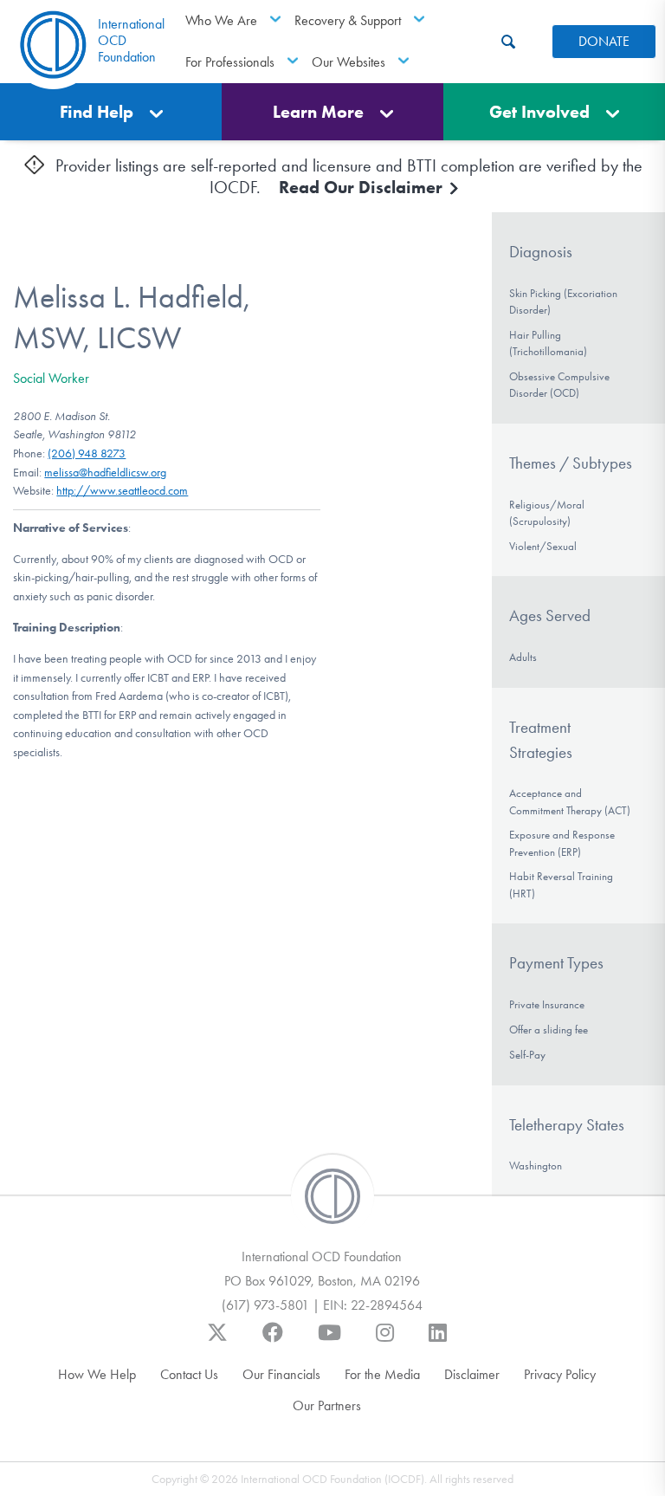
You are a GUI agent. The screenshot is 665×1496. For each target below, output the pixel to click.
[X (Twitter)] (217, 1341)
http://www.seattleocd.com (122, 490)
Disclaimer (472, 1374)
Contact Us (189, 1374)
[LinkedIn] (437, 1341)
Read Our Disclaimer (363, 187)
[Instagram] (385, 1341)
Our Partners (327, 1405)
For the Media (382, 1374)
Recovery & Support (347, 20)
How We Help (97, 1374)
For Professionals (229, 62)
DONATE (603, 41)
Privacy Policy (560, 1374)
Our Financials (281, 1374)
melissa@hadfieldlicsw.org (105, 472)
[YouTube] (329, 1341)
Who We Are (221, 20)
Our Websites (348, 62)
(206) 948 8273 (87, 453)
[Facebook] (273, 1341)
